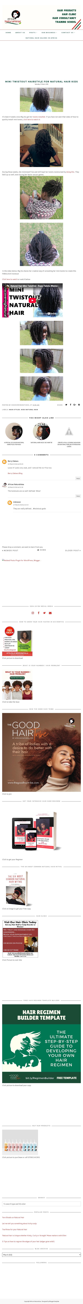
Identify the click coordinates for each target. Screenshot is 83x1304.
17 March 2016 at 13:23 (21, 505)
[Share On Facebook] (70, 404)
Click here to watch (10, 279)
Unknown (17, 502)
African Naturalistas (16, 484)
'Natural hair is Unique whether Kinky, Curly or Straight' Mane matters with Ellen (34, 1235)
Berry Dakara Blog (15, 473)
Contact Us (67, 32)
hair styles (14, 409)
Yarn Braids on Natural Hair (13, 1217)
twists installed (39, 116)
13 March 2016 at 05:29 (15, 464)
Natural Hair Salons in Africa (41, 38)
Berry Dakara (13, 461)
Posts (32, 32)
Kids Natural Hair (29, 409)
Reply (78, 478)
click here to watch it (31, 119)
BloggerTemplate (54, 1301)
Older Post (72, 551)
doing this (70, 172)
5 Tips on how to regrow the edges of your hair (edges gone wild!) (28, 1241)
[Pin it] (79, 404)
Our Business (49, 32)
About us (20, 32)
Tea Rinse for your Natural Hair (14, 1229)
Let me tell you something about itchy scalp (19, 1223)
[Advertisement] (18, 56)
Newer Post (11, 551)
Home (8, 32)
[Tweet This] (66, 404)
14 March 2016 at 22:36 (15, 487)
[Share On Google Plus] (75, 404)
